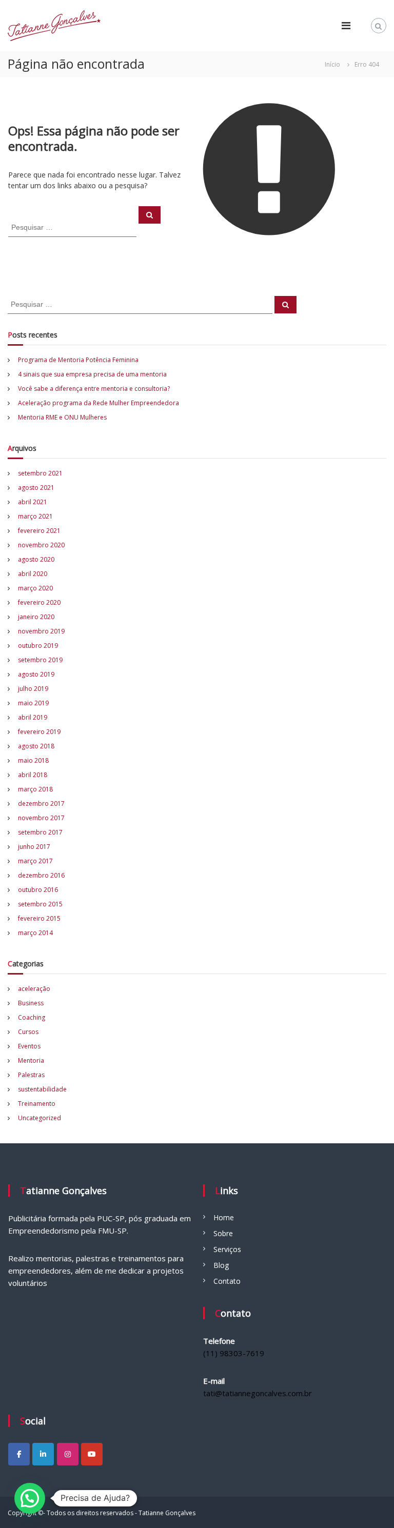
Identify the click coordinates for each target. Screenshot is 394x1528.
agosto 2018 (36, 746)
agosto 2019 (36, 674)
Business (31, 1003)
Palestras (31, 1074)
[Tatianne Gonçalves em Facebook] (19, 1454)
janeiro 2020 (36, 616)
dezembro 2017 (41, 803)
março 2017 (35, 861)
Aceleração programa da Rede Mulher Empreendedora (98, 403)
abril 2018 (32, 774)
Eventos (29, 1046)
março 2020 (35, 588)
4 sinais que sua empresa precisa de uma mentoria (92, 374)
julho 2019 (33, 688)
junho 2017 (34, 846)
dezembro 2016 (41, 875)
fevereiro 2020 (39, 602)
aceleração (34, 988)
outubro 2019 (38, 645)
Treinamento (36, 1103)
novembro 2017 (41, 817)
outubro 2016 (38, 889)
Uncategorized (39, 1118)
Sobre (223, 1233)
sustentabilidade (42, 1089)
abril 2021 (32, 502)
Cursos (28, 1031)
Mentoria (31, 1060)
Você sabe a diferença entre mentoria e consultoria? (94, 388)
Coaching (31, 1017)
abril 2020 (32, 573)
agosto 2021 (36, 487)
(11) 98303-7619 (233, 1353)
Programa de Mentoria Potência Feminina (78, 359)
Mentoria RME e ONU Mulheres (62, 417)
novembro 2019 (41, 631)
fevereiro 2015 (39, 918)
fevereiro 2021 (39, 530)
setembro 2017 (40, 832)
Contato (227, 1281)
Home (223, 1217)
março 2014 (35, 932)
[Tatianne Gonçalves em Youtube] (92, 1454)
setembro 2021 (40, 473)
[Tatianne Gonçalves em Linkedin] (43, 1454)
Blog (221, 1265)
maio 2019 (33, 703)
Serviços (227, 1249)
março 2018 (35, 789)
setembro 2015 (40, 904)
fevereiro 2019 (39, 731)
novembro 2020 (41, 545)
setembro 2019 (40, 660)
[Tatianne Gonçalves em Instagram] (67, 1454)
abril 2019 (32, 717)
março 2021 (35, 516)
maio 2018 (33, 760)
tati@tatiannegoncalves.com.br (257, 1393)
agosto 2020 (36, 559)
